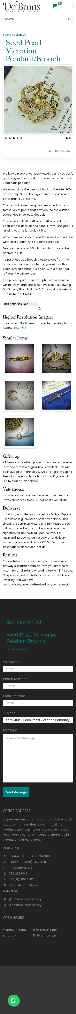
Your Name (12, 662)
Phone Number (15, 679)
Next (67, 99)
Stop (70, 138)
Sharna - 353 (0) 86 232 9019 (30, 856)
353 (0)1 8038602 (21, 879)
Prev (9, 99)
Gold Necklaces (15, 35)
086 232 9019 (18, 873)
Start (67, 138)
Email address (14, 696)
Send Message (16, 792)
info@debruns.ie (20, 868)
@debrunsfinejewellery (25, 899)
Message (10, 730)
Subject (9, 713)
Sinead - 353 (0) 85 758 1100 (29, 862)
